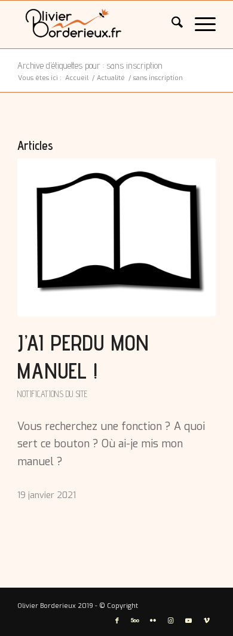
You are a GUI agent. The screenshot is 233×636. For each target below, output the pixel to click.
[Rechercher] (171, 24)
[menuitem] (171, 24)
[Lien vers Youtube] (189, 621)
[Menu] (199, 24)
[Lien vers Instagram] (171, 621)
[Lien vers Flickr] (153, 621)
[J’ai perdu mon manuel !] (116, 237)
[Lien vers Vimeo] (207, 621)
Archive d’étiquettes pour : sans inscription (90, 65)
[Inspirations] (96, 24)
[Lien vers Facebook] (117, 621)
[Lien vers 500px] (135, 621)
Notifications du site (52, 394)
